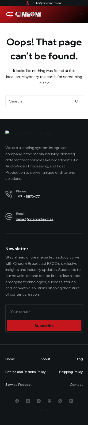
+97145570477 (28, 197)
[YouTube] (71, 401)
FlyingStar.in (73, 410)
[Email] (49, 401)
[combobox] (38, 101)
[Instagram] (39, 401)
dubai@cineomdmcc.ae (47, 3)
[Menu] (81, 15)
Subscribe (44, 325)
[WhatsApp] (60, 401)
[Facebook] (17, 401)
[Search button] (77, 101)
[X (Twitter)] (28, 401)
